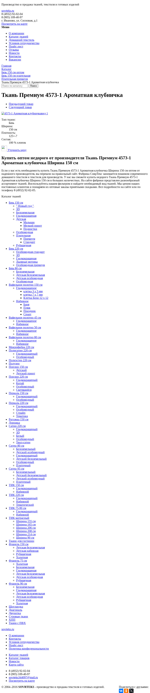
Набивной (22, 491)
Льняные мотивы (27, 261)
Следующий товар (20, 107)
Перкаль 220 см (18, 403)
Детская (21, 219)
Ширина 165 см (26, 524)
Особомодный (25, 357)
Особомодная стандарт (30, 251)
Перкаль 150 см (18, 393)
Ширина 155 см (26, 521)
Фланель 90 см (18, 583)
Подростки (30, 228)
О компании (16, 33)
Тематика (22, 416)
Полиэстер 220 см (20, 360)
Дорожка (14, 422)
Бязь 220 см (16, 248)
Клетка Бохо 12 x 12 (35, 297)
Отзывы (14, 49)
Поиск (33, 85)
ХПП (12, 619)
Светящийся (23, 389)
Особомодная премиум (30, 265)
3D (18, 209)
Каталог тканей (18, 36)
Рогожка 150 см (18, 419)
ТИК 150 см (16, 485)
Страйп (20, 412)
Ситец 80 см (16, 445)
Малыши (29, 222)
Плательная (23, 235)
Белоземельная (25, 212)
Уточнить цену (17, 150)
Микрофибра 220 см (21, 347)
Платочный (23, 465)
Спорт (27, 314)
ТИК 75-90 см (17, 508)
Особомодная (24, 232)
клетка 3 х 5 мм (33, 291)
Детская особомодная (29, 278)
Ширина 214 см (26, 534)
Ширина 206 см (26, 527)
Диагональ (15, 609)
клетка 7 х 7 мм (33, 294)
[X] (131, 691)
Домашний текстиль (21, 39)
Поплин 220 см (18, 376)
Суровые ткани (18, 616)
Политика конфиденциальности (29, 648)
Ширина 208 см (26, 531)
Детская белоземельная (30, 274)
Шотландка (16, 606)
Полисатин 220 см (20, 350)
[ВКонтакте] (121, 691)
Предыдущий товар (21, 103)
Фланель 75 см (18, 560)
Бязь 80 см (15, 268)
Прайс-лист (16, 46)
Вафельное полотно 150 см (25, 284)
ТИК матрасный (19, 517)
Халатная (22, 557)
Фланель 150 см (18, 544)
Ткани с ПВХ (17, 623)
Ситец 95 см (16, 468)
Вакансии (15, 59)
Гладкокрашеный (27, 353)
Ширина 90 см (25, 537)
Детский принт (25, 373)
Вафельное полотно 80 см (25, 337)
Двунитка (15, 613)
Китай (20, 383)
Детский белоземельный (31, 458)
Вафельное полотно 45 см (25, 317)
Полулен (14, 363)
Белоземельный (25, 449)
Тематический (25, 504)
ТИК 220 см (16, 494)
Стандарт (29, 242)
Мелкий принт (32, 225)
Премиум (29, 238)
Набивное (22, 301)
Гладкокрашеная (26, 215)
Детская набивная (27, 550)
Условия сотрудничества (24, 43)
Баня (26, 304)
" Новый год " (25, 205)
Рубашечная (23, 245)
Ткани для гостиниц (21, 540)
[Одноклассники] (126, 691)
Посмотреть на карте (14, 23)
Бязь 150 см (16, 202)
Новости (14, 53)
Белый (20, 435)
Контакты (15, 56)
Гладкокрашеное (26, 288)
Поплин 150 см (18, 366)
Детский (21, 370)
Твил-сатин (23, 442)
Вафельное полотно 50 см (25, 327)
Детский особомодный (30, 452)
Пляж (26, 307)
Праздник (29, 311)
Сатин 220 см (17, 426)
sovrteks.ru (7, 10)
